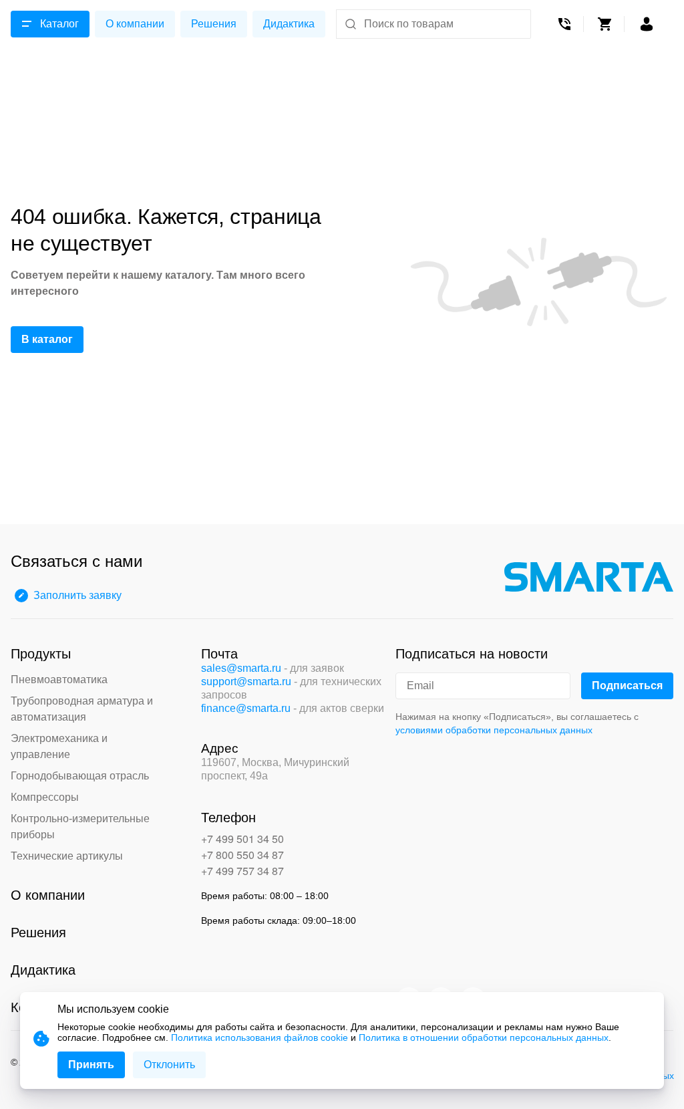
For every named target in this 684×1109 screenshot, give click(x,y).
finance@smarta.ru (246, 708)
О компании (135, 23)
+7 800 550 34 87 (242, 854)
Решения (213, 23)
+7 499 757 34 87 (242, 870)
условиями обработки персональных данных (493, 730)
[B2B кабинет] (646, 24)
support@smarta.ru (246, 681)
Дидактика (289, 23)
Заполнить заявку (77, 595)
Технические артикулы (67, 856)
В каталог (47, 339)
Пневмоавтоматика (59, 679)
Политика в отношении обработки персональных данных (484, 1037)
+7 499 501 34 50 (242, 838)
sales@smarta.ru (241, 668)
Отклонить (169, 1064)
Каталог (59, 23)
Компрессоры (45, 797)
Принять (91, 1064)
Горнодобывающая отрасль (80, 775)
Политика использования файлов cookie (259, 1037)
